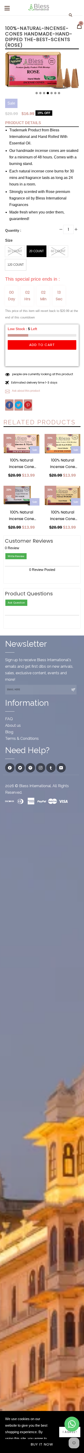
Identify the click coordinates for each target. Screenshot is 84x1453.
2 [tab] (40, 93)
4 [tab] (48, 93)
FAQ (9, 719)
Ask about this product (25, 390)
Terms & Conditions (22, 738)
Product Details (23, 123)
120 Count (15, 264)
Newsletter (26, 644)
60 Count (58, 251)
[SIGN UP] (73, 690)
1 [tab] (36, 93)
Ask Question (16, 602)
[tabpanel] (42, 72)
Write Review (16, 556)
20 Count (36, 251)
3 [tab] (44, 93)
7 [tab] (59, 93)
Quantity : (13, 230)
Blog (9, 732)
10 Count (14, 251)
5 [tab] (51, 93)
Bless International (35, 786)
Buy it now (42, 1444)
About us (13, 725)
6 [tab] (55, 93)
